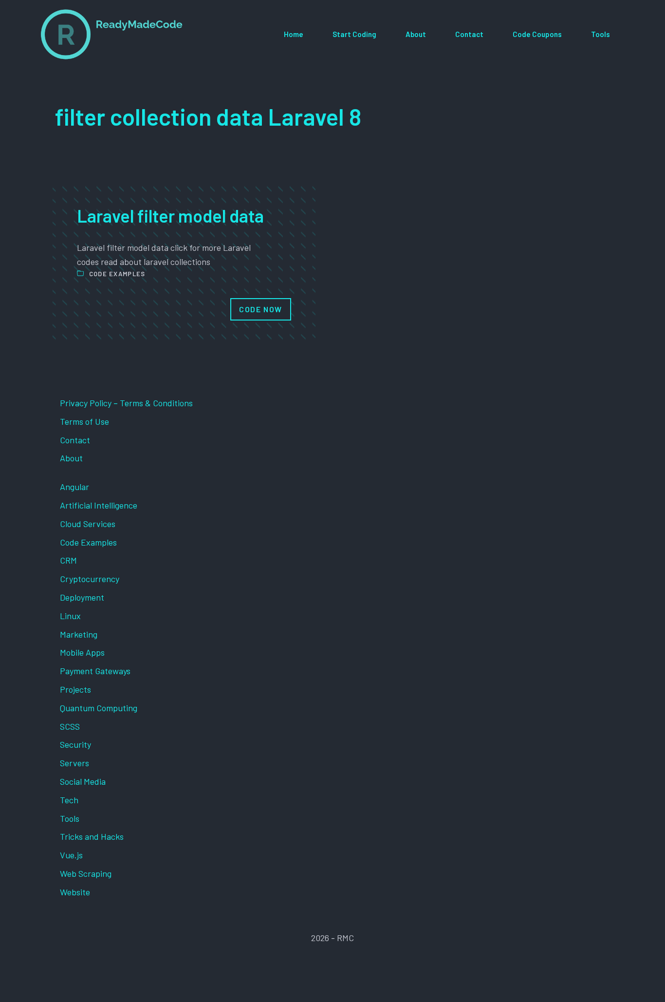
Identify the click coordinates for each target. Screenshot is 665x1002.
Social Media (83, 781)
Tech (69, 799)
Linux (70, 615)
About (416, 34)
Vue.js (71, 855)
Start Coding (354, 34)
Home (293, 34)
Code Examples (117, 274)
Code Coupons (537, 34)
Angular (74, 486)
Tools (600, 34)
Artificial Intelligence (98, 505)
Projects (75, 689)
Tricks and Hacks (92, 836)
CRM (68, 560)
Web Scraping (85, 873)
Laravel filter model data (170, 215)
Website (75, 892)
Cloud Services (87, 523)
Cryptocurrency (89, 578)
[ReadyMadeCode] (111, 34)
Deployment (82, 597)
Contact (469, 34)
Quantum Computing (98, 707)
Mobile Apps (82, 652)
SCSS (70, 726)
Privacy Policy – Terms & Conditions (126, 402)
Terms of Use (84, 421)
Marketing (78, 634)
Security (75, 744)
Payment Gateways (95, 670)
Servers (74, 762)
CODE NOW (260, 309)
